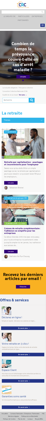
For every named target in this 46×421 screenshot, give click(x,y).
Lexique (30, 419)
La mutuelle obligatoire (10, 88)
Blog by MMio (39, 419)
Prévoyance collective (26, 88)
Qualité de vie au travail (10, 95)
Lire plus (23, 77)
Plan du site (21, 419)
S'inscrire (23, 287)
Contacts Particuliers (16, 413)
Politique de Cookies (9, 419)
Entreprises (27, 413)
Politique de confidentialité (29, 416)
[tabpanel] (23, 58)
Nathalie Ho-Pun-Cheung (19, 256)
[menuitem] (9, 17)
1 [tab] (23, 80)
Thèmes (7, 120)
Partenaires (35, 413)
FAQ (43, 413)
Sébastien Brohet (16, 188)
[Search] (32, 100)
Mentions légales (13, 416)
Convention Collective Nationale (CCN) (14, 91)
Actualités (5, 413)
